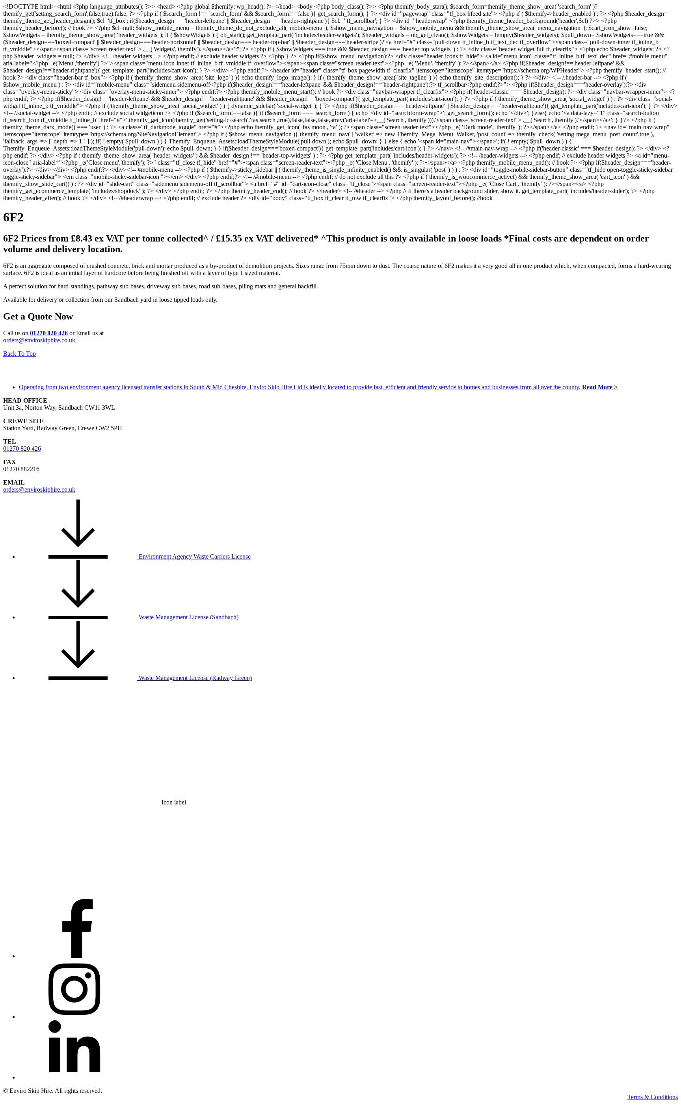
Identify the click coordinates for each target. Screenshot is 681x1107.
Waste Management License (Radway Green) (194, 677)
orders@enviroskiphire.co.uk (39, 340)
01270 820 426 (22, 448)
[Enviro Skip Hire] (42, 375)
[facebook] (78, 956)
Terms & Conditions (652, 1097)
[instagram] (78, 1016)
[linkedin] (78, 1077)
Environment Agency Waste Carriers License (194, 556)
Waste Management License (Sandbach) (187, 617)
